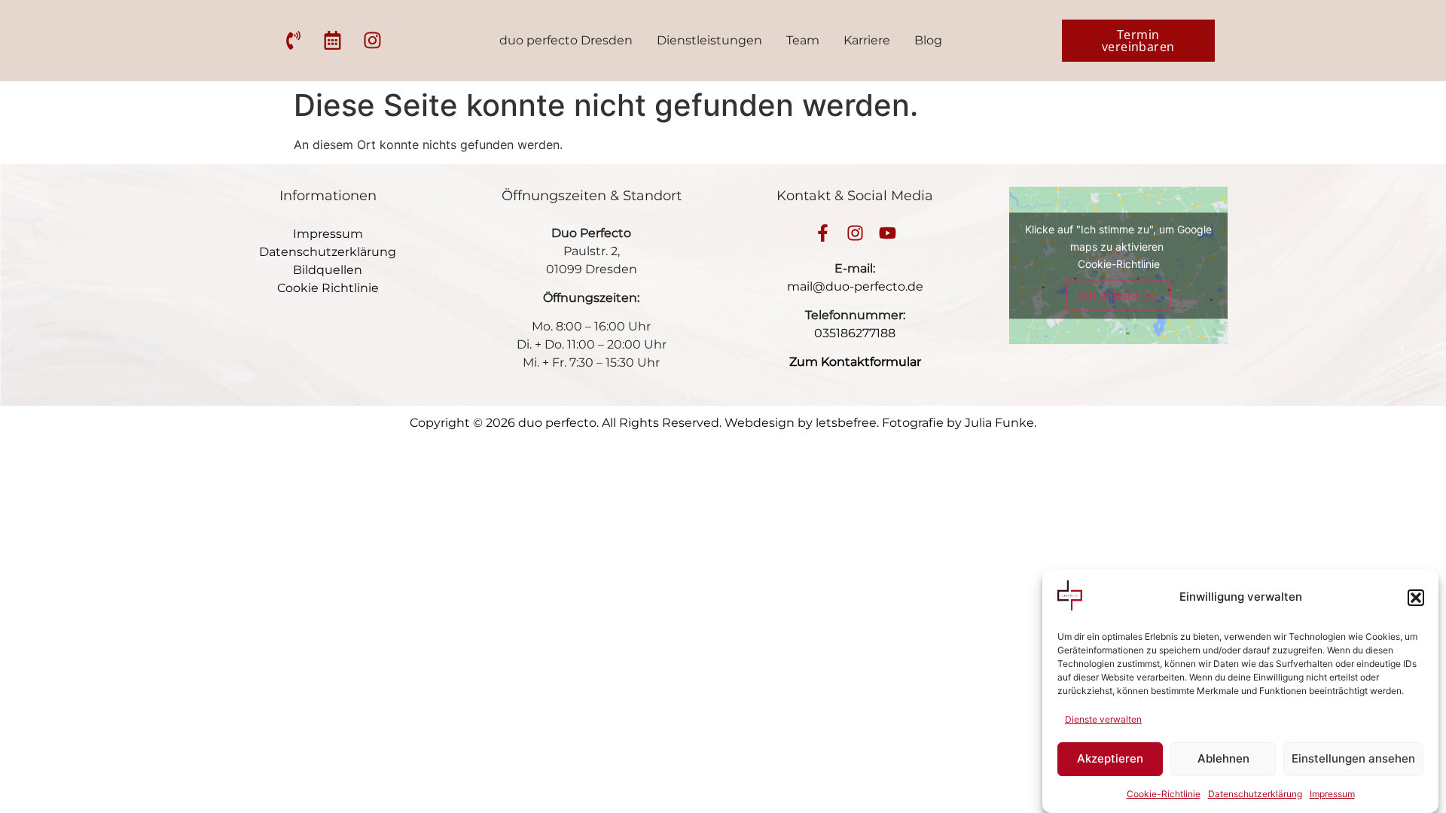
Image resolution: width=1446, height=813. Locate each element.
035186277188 (854, 333)
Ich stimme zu (1118, 295)
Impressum (1332, 793)
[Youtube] (887, 233)
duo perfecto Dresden (566, 40)
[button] (1415, 597)
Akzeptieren (1110, 759)
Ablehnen (1223, 759)
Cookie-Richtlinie (1163, 793)
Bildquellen (327, 270)
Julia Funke (999, 423)
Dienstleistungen (709, 40)
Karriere (867, 40)
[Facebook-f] (822, 233)
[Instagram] (855, 233)
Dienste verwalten (1103, 719)
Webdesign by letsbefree (801, 423)
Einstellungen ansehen (1353, 759)
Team (802, 40)
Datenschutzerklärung (1255, 793)
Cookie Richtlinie (328, 288)
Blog (928, 40)
